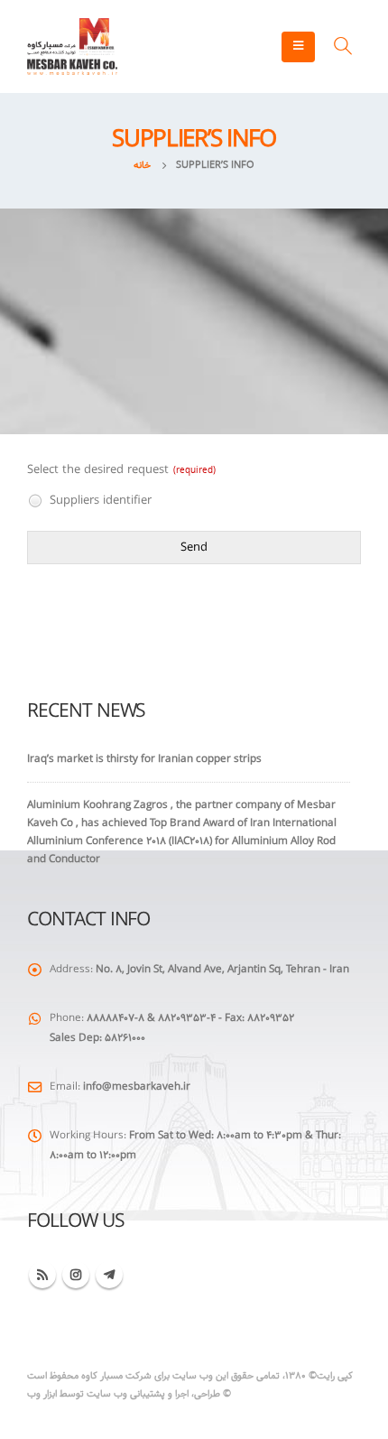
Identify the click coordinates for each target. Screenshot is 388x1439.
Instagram (75, 1274)
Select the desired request (121, 470)
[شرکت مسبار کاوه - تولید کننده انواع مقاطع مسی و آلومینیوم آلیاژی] (72, 46)
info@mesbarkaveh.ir (136, 1087)
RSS (42, 1274)
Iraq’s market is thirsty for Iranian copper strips (144, 759)
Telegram (109, 1274)
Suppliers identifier (99, 500)
